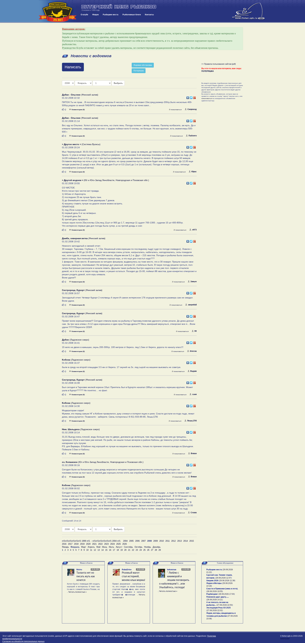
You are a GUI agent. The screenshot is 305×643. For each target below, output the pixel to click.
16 (110, 550)
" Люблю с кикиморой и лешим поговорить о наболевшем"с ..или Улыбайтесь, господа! (174, 580)
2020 (88, 544)
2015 (191, 541)
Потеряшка (138, 71)
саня (194, 394)
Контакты (149, 15)
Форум (95, 15)
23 (137, 550)
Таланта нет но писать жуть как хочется (85, 576)
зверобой (192, 305)
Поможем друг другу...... (217, 597)
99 (195, 331)
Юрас (194, 171)
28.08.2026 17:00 (226, 594)
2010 (161, 541)
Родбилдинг (212, 594)
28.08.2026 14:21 (214, 600)
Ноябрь (147, 547)
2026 (124, 544)
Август (119, 547)
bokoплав (171, 569)
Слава (194, 512)
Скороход (192, 109)
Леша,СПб (192, 421)
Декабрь (157, 547)
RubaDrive (127, 569)
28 (156, 550)
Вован (194, 453)
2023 (106, 544)
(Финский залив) (80, 94)
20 (125, 550)
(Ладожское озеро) (75, 339)
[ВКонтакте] (188, 97)
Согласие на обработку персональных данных (23, 641)
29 (160, 550)
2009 (155, 541)
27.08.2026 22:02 (214, 610)
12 (95, 550)
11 (91, 550)
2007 (143, 541)
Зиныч (193, 281)
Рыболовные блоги (131, 15)
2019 (82, 544)
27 (152, 550)
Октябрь (138, 547)
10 (87, 550)
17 (114, 550)
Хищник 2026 (212, 580)
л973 (194, 230)
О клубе (84, 15)
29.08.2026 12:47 (223, 578)
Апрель (91, 547)
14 (102, 550)
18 (118, 550)
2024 (112, 544)
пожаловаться (176, 109)
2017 (70, 544)
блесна (193, 351)
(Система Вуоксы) (81, 144)
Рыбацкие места (110, 15)
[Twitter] (191, 97)
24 (140, 550)
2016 (64, 544)
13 (99, 550)
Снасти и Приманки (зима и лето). (222, 589)
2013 (179, 541)
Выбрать (118, 83)
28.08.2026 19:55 (214, 591)
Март (83, 547)
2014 (185, 541)
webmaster (285, 639)
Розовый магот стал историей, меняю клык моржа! (133, 576)
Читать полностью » (77, 592)
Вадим (193, 371)
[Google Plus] (194, 97)
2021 (94, 544)
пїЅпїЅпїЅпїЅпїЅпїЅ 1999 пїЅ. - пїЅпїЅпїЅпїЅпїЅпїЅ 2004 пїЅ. (91, 541)
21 (129, 550)
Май (98, 547)
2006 (137, 541)
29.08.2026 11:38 (227, 580)
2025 (118, 544)
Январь (65, 547)
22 (133, 550)
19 (121, 550)
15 (106, 550)
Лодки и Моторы (214, 583)
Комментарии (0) (78, 109)
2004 (125, 541)
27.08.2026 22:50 (224, 605)
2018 (76, 544)
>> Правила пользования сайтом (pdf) (218, 64)
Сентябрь (128, 547)
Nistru (79, 569)
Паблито (193, 136)
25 (144, 550)
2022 (100, 544)
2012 (173, 541)
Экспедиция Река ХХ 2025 (218, 608)
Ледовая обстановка (142, 65)
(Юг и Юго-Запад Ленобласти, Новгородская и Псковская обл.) (105, 180)
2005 (131, 541)
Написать (73, 67)
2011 (167, 541)
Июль (111, 547)
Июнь (104, 547)
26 (148, 550)
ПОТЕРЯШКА (207, 71)
